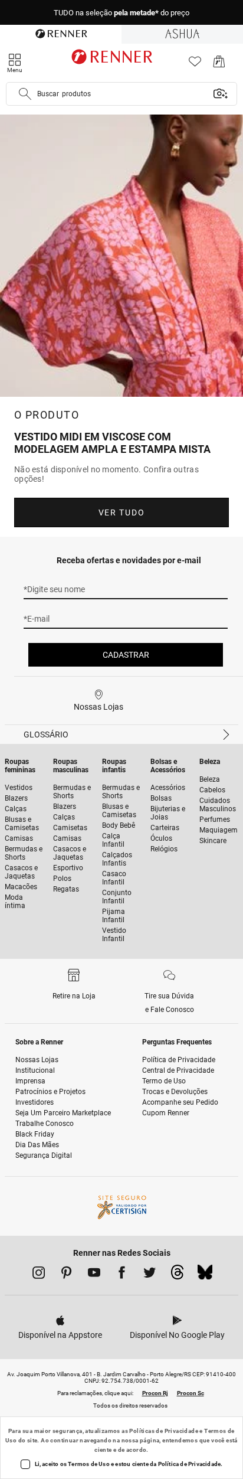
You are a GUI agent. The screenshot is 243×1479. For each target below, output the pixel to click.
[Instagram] (38, 1275)
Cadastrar (126, 654)
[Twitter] (149, 1275)
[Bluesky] (205, 1275)
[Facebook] (121, 1275)
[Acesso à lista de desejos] (195, 64)
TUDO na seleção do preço (121, 12)
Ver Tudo (121, 512)
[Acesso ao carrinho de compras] (219, 64)
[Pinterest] (66, 1275)
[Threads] (177, 1275)
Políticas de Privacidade (163, 1431)
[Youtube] (94, 1275)
